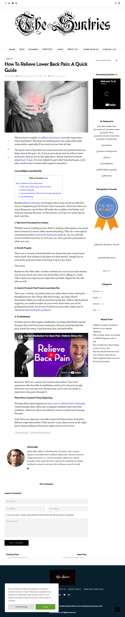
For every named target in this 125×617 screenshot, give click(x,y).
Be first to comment (57, 76)
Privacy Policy (74, 589)
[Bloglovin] (13, 3)
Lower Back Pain (22, 433)
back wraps (27, 160)
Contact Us (109, 49)
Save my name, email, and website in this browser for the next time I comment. (40, 515)
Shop (60, 49)
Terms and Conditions (94, 589)
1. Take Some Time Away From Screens (35, 187)
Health (9, 59)
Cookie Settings (21, 607)
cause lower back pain (45, 234)
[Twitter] (9, 3)
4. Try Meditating (26, 196)
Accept (45, 607)
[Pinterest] (16, 3)
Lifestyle (47, 49)
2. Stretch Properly (26, 190)
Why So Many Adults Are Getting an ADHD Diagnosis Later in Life (106, 338)
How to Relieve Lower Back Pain (29, 183)
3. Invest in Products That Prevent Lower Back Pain (40, 193)
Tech (22, 49)
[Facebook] (6, 3)
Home (12, 49)
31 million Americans (49, 137)
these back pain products (37, 310)
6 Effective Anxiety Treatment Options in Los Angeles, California (105, 328)
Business (33, 49)
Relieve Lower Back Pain (40, 433)
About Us (73, 49)
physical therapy (31, 202)
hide (46, 178)
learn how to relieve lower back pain (66, 403)
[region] (32, 597)
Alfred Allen (32, 446)
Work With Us (91, 49)
